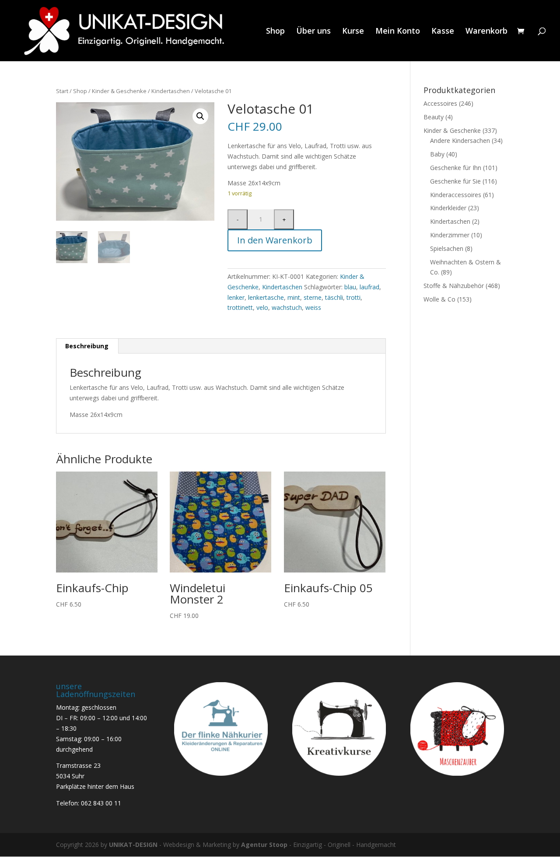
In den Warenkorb (274, 240)
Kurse (353, 32)
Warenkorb (487, 32)
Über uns (313, 32)
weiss (313, 307)
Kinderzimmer (449, 235)
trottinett (240, 307)
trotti (353, 297)
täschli (334, 297)
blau (350, 287)
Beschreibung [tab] (86, 346)
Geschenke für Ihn (455, 167)
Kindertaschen (170, 91)
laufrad (369, 287)
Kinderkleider (448, 208)
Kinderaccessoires (455, 195)
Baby (437, 154)
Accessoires (440, 103)
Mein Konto (397, 32)
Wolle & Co (439, 299)
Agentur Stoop (264, 844)
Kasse (442, 32)
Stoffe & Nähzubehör (454, 285)
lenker (236, 297)
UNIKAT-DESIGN (133, 844)
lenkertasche (266, 297)
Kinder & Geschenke (119, 91)
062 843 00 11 (101, 803)
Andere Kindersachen (460, 140)
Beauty (434, 117)
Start (62, 91)
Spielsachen (446, 248)
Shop (275, 32)
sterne (313, 297)
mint (293, 297)
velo (262, 307)
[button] (200, 116)
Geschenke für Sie (455, 181)
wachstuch (287, 307)
